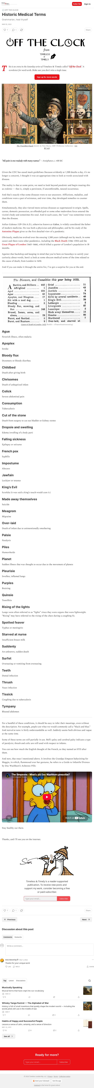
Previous (11, 919)
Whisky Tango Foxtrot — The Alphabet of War (25, 1003)
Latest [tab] (11, 981)
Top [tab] (4, 981)
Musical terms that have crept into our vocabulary (23, 990)
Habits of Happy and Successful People (22, 1021)
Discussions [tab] (20, 981)
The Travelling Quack (25, 146)
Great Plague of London (14, 244)
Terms (56, 1076)
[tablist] (12, 937)
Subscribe (77, 4)
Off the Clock (75, 66)
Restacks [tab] (18, 937)
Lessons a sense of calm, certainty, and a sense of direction (26, 1024)
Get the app (57, 1081)
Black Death (61, 241)
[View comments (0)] (29, 997)
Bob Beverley (11, 959)
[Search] (89, 980)
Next (84, 919)
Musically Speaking (12, 987)
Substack (37, 1085)
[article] (47, 992)
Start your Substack (42, 1081)
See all (7, 1036)
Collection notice (64, 1076)
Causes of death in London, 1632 (33, 324)
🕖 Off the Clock (10, 10)
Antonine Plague (10, 231)
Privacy (50, 1076)
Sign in (87, 4)
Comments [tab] (7, 937)
